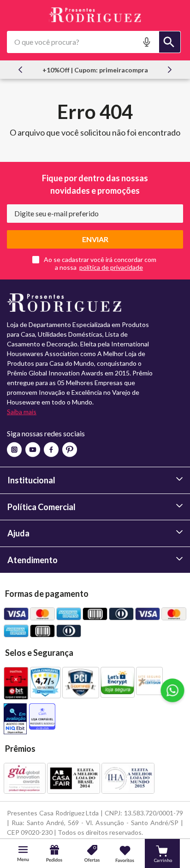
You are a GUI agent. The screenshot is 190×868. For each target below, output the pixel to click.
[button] (147, 42)
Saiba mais (21, 412)
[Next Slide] (169, 69)
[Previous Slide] (20, 69)
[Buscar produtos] (170, 42)
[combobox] (94, 42)
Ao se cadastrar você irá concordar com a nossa (100, 263)
